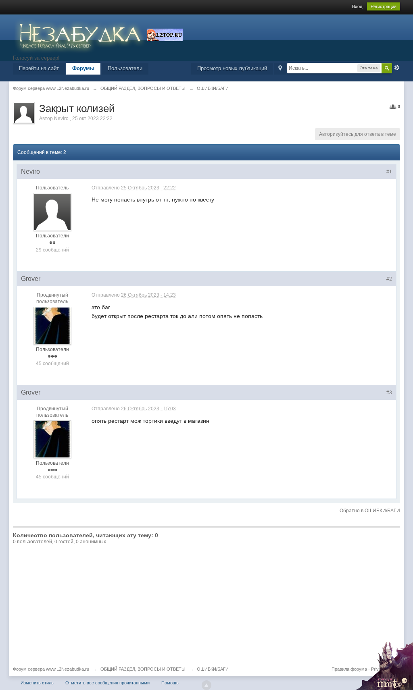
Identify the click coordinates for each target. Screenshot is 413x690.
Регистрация (383, 6)
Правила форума (349, 669)
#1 (389, 172)
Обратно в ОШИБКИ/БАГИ (370, 510)
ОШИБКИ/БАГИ (213, 669)
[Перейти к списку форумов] (80, 34)
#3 (389, 392)
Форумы (83, 68)
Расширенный (397, 67)
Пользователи (125, 68)
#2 (389, 279)
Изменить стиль (37, 682)
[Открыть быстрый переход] (280, 69)
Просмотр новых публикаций (232, 68)
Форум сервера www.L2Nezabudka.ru (51, 669)
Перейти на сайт (39, 68)
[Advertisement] (206, 605)
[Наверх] (206, 685)
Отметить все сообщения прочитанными (107, 682)
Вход (357, 6)
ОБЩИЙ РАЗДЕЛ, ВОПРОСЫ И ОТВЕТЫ (143, 669)
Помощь (170, 682)
